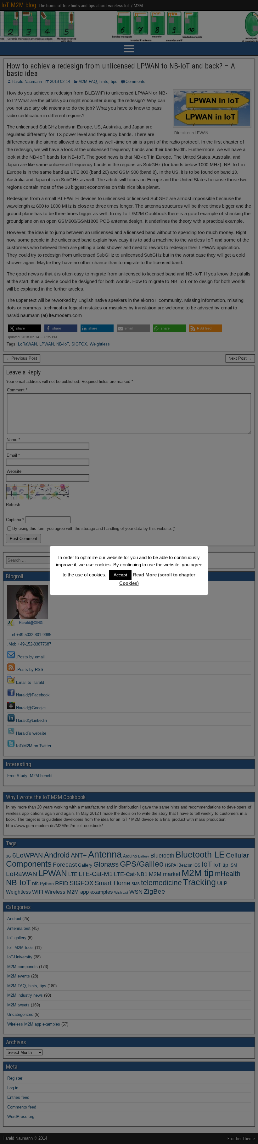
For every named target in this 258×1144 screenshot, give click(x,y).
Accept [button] (120, 574)
